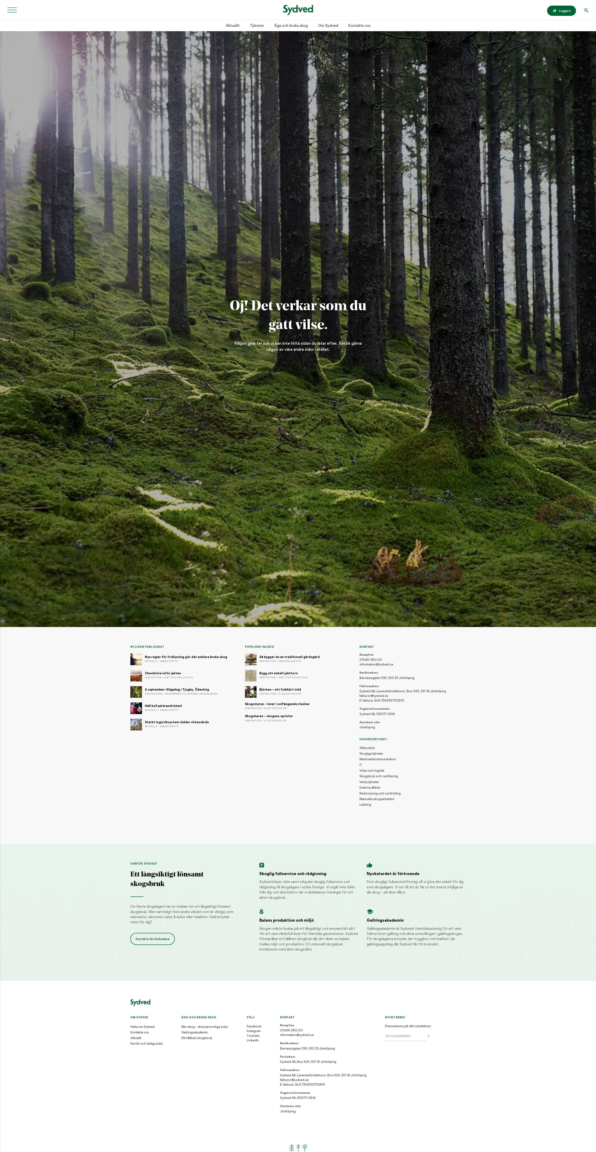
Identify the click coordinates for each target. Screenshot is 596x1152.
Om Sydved (328, 26)
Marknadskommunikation (377, 759)
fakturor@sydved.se (373, 696)
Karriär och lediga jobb (146, 1043)
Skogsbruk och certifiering (378, 776)
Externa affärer (369, 787)
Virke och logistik (371, 770)
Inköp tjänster (369, 782)
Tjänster (257, 26)
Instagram (254, 1031)
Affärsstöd (366, 748)
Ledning (365, 804)
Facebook (254, 1026)
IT (360, 765)
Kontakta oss (359, 26)
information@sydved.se (376, 664)
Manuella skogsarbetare (376, 799)
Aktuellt (233, 26)
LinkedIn (253, 1040)
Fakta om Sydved (142, 1027)
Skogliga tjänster (371, 753)
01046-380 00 (370, 659)
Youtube (253, 1035)
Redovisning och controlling (380, 793)
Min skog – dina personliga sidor (204, 1027)
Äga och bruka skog (291, 26)
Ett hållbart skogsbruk (196, 1038)
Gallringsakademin (194, 1032)
